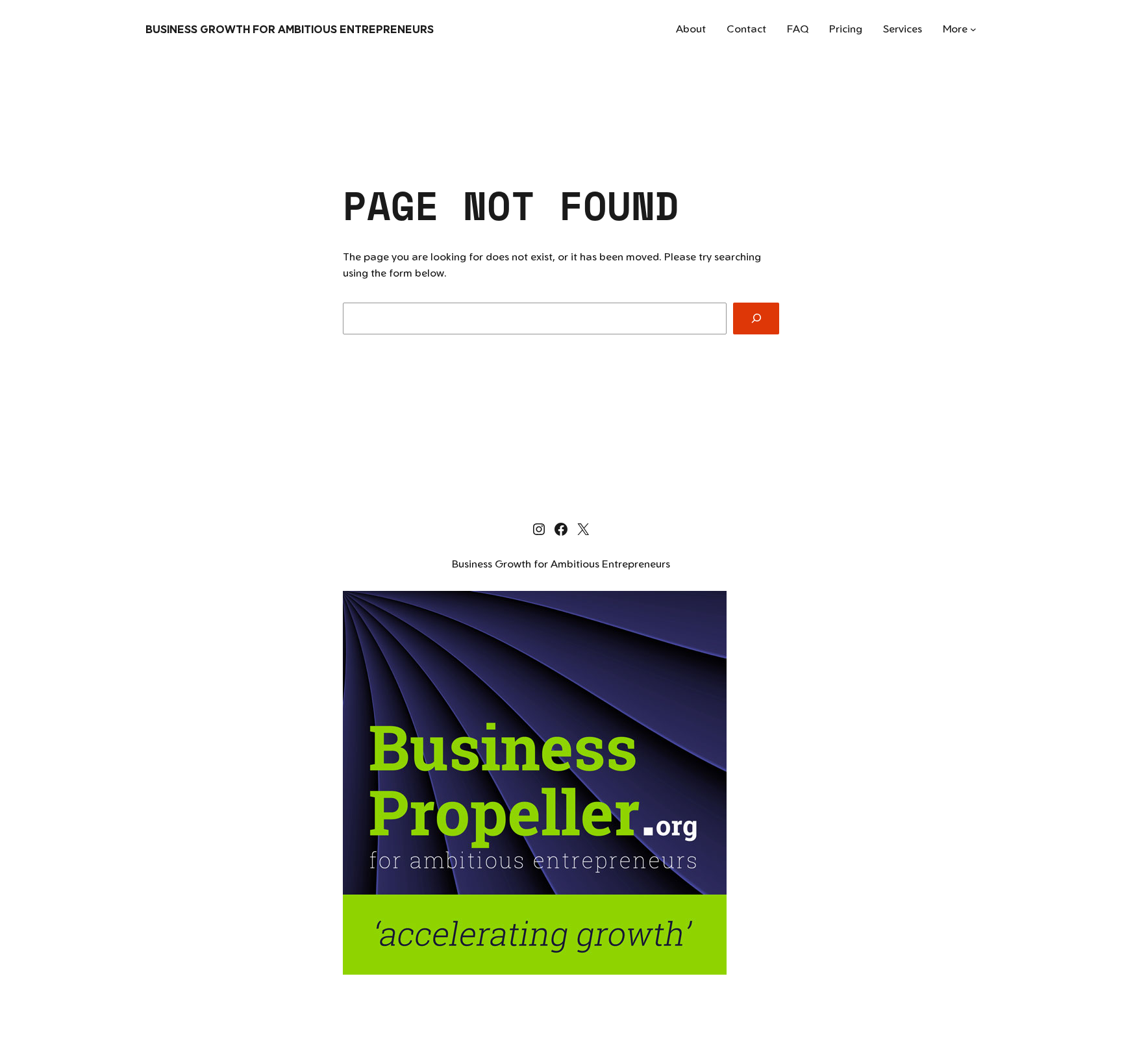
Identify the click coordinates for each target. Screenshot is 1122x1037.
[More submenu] (973, 29)
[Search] (756, 318)
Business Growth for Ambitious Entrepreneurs (289, 29)
